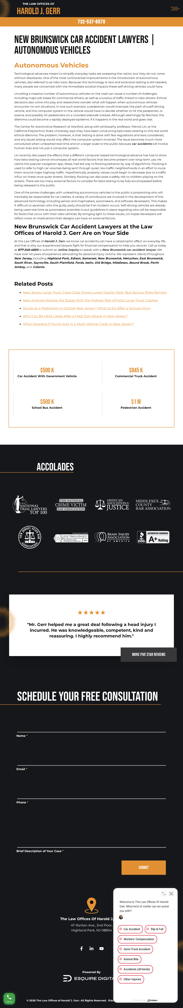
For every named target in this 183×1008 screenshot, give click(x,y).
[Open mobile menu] (174, 8)
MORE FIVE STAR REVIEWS (148, 654)
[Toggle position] (164, 893)
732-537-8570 (91, 22)
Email (21, 769)
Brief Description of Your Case (40, 851)
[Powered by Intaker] (152, 1000)
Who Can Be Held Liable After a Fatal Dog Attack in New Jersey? (75, 316)
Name (22, 736)
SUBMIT (144, 867)
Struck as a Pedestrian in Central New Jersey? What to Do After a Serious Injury (87, 308)
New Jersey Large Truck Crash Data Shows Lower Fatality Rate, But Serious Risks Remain (95, 292)
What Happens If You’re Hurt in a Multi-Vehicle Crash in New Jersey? (78, 324)
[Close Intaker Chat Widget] (171, 893)
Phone (22, 802)
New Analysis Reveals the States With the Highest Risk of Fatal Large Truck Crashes (90, 300)
